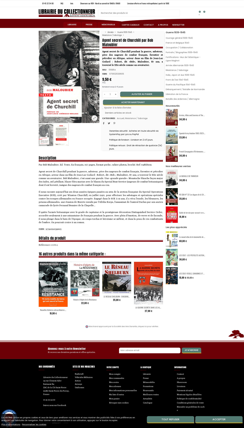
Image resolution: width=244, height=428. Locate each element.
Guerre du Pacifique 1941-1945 (180, 84)
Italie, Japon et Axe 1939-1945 (180, 75)
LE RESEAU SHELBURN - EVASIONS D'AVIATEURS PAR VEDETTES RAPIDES (129, 296)
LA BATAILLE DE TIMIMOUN (188, 176)
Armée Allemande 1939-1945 (180, 65)
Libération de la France (177, 94)
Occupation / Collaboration (179, 47)
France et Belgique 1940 (177, 42)
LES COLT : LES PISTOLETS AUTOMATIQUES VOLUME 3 (198, 255)
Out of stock (47, 305)
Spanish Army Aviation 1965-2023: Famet (194, 133)
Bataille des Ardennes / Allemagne (183, 99)
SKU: (104, 69)
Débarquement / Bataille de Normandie (185, 89)
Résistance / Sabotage (136, 118)
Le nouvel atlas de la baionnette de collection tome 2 (197, 236)
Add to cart (79, 294)
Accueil (120, 118)
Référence (44, 244)
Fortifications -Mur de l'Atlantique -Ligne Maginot (183, 59)
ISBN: (104, 73)
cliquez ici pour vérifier (148, 326)
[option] (69, 77)
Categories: (109, 118)
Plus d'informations (10, 424)
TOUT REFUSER (170, 419)
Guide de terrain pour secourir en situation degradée (197, 212)
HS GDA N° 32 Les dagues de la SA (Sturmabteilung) (197, 194)
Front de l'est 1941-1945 (177, 79)
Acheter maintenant (133, 102)
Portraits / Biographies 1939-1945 (182, 52)
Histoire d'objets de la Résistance (85, 299)
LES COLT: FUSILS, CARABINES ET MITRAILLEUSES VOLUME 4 (201, 273)
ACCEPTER (219, 419)
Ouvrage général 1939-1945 (179, 38)
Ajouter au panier (142, 94)
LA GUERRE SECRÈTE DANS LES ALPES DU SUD (152, 307)
